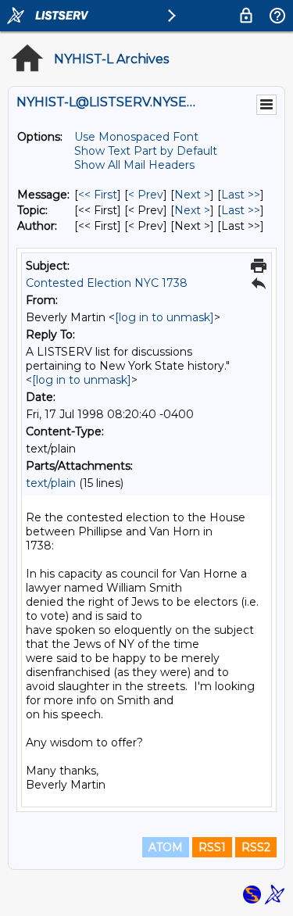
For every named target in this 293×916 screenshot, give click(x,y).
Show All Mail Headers (134, 165)
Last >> (240, 195)
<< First (97, 195)
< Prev (145, 195)
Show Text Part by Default (145, 151)
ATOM (165, 847)
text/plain (51, 483)
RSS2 (255, 847)
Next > (192, 195)
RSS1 (212, 847)
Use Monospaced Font (136, 137)
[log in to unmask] (164, 317)
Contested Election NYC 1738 (107, 283)
